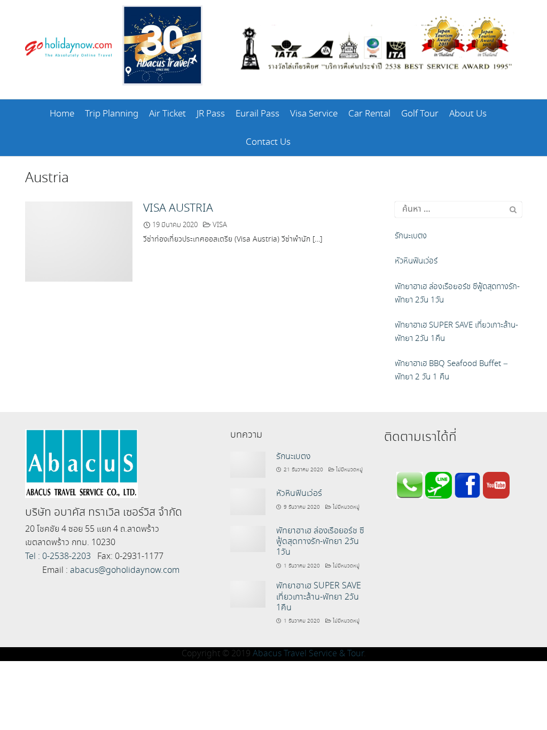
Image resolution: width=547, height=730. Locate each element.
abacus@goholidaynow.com (124, 570)
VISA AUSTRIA (178, 208)
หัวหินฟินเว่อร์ (299, 493)
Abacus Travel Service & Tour (308, 654)
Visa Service (314, 114)
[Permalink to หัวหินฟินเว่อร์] (247, 501)
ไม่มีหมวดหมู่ (349, 469)
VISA (220, 225)
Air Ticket (167, 114)
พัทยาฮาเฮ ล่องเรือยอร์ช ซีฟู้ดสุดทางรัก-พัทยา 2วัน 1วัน (320, 542)
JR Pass (211, 114)
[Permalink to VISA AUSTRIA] (78, 240)
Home (62, 114)
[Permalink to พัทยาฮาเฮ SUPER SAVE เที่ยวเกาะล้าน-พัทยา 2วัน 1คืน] (247, 593)
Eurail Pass (257, 114)
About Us (468, 114)
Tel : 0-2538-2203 (58, 556)
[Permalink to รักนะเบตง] (247, 463)
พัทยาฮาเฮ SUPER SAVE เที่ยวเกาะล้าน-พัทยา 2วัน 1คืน (318, 597)
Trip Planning (111, 114)
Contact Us (268, 142)
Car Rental (369, 114)
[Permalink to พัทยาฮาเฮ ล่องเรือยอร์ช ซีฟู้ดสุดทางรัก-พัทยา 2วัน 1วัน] (247, 537)
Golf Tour (420, 114)
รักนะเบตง (293, 457)
